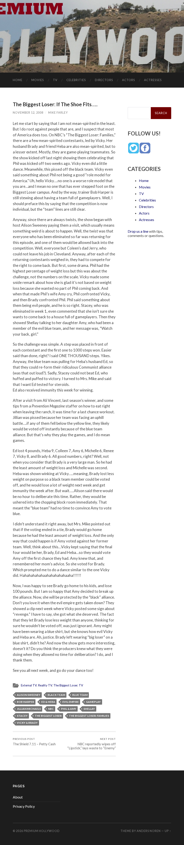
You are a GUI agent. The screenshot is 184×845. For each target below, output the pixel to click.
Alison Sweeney (28, 695)
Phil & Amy (68, 708)
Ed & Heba (48, 701)
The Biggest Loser (65, 685)
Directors (104, 80)
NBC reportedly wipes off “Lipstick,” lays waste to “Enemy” (91, 743)
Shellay (89, 708)
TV (55, 80)
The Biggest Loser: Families (89, 715)
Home (17, 80)
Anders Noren (149, 831)
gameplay (93, 701)
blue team (80, 695)
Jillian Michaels (29, 708)
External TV (29, 685)
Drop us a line (138, 231)
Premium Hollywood (42, 831)
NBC (51, 708)
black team (56, 695)
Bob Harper (25, 701)
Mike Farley (58, 112)
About (18, 797)
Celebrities (76, 80)
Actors (128, 80)
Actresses (153, 80)
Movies (37, 80)
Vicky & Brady (27, 722)
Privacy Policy (24, 806)
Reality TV (45, 685)
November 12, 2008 (28, 112)
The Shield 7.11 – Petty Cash (34, 741)
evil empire (70, 701)
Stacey (22, 715)
